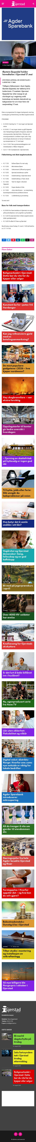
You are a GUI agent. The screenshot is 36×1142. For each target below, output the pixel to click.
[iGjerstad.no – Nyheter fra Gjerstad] (18, 3)
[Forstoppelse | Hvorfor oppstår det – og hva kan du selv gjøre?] (18, 878)
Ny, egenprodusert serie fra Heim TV (17, 703)
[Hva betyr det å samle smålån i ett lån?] (18, 510)
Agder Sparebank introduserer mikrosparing (13, 797)
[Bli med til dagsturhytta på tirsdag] (6, 1036)
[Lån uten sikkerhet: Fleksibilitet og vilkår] (18, 719)
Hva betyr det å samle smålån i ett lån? (15, 523)
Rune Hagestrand (8, 65)
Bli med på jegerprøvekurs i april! (18, 587)
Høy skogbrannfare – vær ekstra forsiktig (17, 399)
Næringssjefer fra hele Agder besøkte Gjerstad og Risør (16, 861)
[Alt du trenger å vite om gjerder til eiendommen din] (18, 815)
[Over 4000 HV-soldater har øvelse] (18, 603)
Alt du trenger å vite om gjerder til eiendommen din (16, 829)
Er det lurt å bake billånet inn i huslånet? (17, 674)
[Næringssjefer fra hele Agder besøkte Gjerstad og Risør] (18, 847)
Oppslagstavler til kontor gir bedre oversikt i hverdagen (17, 429)
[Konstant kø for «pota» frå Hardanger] (18, 293)
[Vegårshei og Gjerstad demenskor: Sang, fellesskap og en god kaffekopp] (18, 539)
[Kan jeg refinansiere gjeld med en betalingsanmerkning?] (18, 322)
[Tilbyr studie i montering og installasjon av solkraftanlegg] (18, 939)
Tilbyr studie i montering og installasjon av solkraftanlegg (17, 954)
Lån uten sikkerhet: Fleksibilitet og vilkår (15, 732)
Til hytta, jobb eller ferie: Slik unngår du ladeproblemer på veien (17, 493)
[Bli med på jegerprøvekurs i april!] (18, 574)
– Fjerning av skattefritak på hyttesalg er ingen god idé (17, 461)
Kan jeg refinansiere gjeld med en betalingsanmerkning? (17, 337)
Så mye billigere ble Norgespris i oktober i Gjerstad (15, 986)
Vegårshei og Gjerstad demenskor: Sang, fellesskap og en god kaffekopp (15, 555)
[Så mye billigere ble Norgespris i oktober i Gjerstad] (18, 971)
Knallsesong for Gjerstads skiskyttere (17, 645)
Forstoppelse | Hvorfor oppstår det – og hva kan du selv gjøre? (17, 893)
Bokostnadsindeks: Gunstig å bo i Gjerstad (16, 923)
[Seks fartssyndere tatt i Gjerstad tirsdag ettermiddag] (6, 1053)
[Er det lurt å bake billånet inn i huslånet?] (18, 661)
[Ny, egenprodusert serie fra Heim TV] (18, 690)
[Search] (33, 4)
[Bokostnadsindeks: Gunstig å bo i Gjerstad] (18, 910)
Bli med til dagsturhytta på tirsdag (22, 1039)
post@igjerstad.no (11, 1023)
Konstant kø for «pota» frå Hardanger (18, 306)
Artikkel (5, 62)
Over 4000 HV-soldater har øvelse (16, 616)
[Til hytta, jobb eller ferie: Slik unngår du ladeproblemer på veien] (18, 479)
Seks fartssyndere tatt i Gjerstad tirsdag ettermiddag (23, 1057)
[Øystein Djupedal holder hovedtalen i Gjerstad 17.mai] (18, 55)
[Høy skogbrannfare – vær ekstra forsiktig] (18, 386)
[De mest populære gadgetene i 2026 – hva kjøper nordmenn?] (18, 354)
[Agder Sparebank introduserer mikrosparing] (18, 783)
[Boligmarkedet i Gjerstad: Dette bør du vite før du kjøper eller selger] (18, 261)
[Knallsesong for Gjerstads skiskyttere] (18, 632)
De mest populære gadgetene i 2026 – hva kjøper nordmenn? (16, 369)
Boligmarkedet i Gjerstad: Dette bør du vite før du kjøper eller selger (17, 276)
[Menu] (3, 4)
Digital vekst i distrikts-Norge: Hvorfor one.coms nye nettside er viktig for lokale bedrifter (17, 764)
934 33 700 (10, 1021)
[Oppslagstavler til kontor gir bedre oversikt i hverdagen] (18, 415)
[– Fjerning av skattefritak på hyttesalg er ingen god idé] (18, 447)
